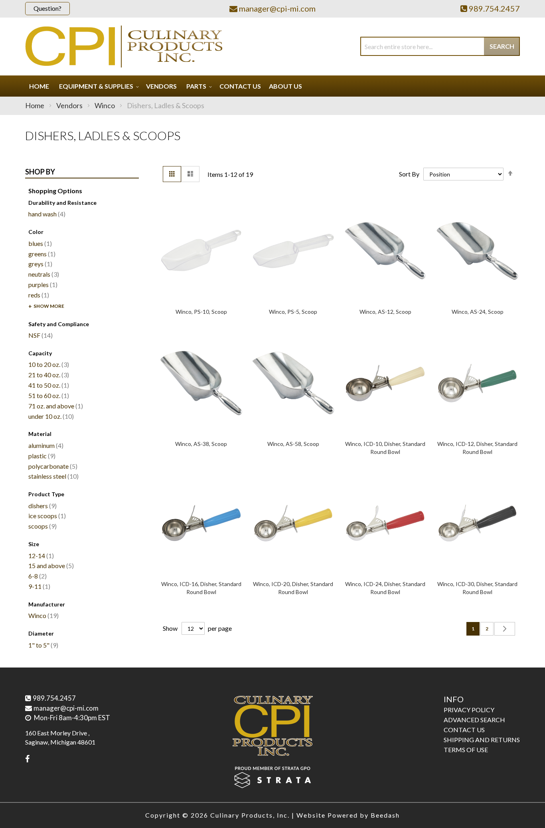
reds (37, 295)
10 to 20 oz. (47, 364)
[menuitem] (97, 86)
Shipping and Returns (482, 739)
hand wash (45, 214)
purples (41, 284)
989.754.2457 (54, 698)
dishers (41, 505)
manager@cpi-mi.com (66, 708)
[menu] (272, 86)
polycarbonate (51, 466)
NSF (39, 335)
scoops (41, 526)
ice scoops (46, 515)
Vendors (70, 105)
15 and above (50, 565)
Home (35, 105)
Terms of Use (466, 749)
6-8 (36, 576)
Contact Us (464, 729)
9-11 (38, 586)
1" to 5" (42, 645)
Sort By (409, 174)
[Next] (504, 628)
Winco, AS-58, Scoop (293, 443)
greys (39, 263)
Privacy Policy (469, 709)
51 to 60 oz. (47, 395)
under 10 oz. (50, 416)
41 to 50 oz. (47, 385)
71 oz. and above (54, 406)
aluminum (44, 445)
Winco (105, 105)
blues (39, 243)
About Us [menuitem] (285, 86)
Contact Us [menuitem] (240, 86)
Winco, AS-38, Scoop (201, 443)
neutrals (42, 274)
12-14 (40, 555)
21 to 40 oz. (47, 374)
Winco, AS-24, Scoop (478, 311)
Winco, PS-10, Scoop (201, 311)
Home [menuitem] (39, 86)
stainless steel (52, 476)
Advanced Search (474, 719)
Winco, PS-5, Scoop (293, 311)
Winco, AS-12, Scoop (385, 311)
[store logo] (123, 46)
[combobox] (440, 46)
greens (40, 254)
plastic (40, 456)
